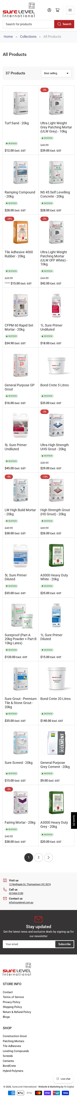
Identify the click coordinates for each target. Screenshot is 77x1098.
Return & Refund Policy (17, 1012)
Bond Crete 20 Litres (55, 699)
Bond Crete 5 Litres (54, 385)
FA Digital (69, 1086)
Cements (8, 1061)
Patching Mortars (13, 1041)
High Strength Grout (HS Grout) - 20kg (55, 512)
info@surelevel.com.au (21, 902)
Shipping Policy (12, 1007)
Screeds (8, 1056)
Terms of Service (13, 997)
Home (8, 37)
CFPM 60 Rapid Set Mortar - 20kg (19, 327)
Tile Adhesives (12, 1046)
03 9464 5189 (16, 893)
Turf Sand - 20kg (17, 123)
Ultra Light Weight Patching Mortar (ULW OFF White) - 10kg (53, 258)
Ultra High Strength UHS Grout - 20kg (54, 447)
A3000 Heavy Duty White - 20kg (54, 577)
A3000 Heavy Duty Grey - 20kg (54, 824)
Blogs (6, 1017)
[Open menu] (70, 10)
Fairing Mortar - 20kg (20, 822)
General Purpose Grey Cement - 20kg (55, 765)
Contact (8, 992)
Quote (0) (74, 820)
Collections (28, 37)
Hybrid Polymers (13, 1071)
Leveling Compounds (16, 1051)
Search (67, 24)
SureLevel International (24, 1086)
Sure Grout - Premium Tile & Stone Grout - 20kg (21, 703)
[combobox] (38, 24)
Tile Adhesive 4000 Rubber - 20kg (19, 254)
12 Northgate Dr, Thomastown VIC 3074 (30, 884)
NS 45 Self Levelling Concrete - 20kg (55, 194)
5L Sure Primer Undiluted (16, 447)
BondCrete (9, 1066)
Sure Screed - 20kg (19, 763)
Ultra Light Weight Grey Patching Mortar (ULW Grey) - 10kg (56, 127)
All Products (52, 37)
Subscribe (64, 944)
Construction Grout (15, 1036)
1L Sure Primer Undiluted (51, 327)
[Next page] (48, 858)
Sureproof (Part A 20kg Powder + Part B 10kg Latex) (20, 639)
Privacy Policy (11, 1002)
